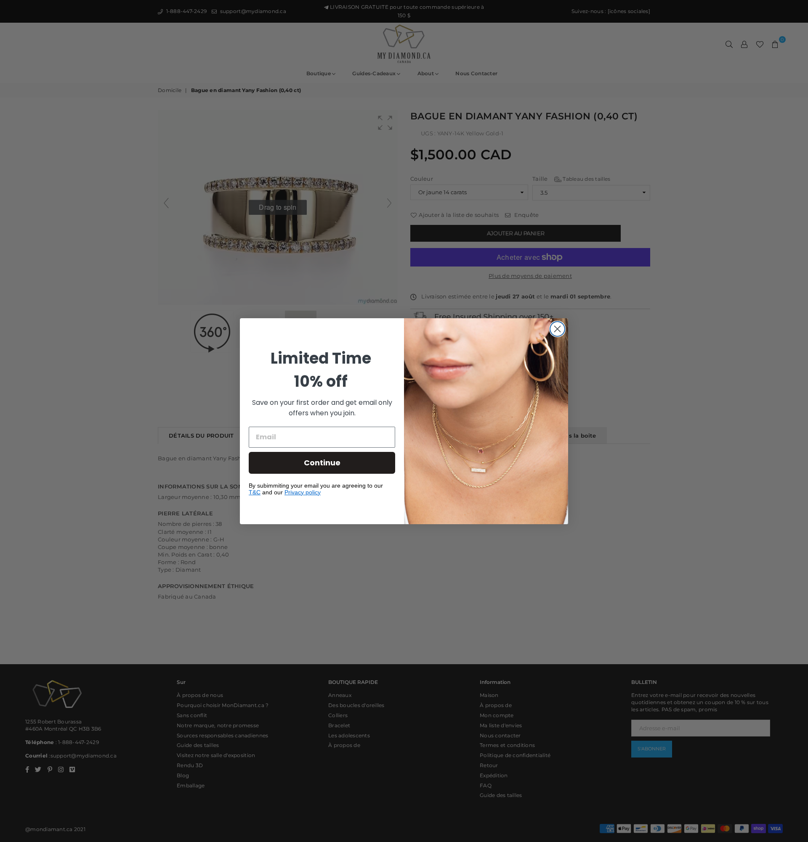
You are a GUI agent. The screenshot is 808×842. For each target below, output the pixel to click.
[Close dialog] (557, 329)
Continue (322, 462)
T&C (254, 492)
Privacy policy (302, 492)
